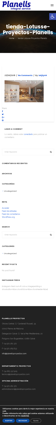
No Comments (25, 75)
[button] (52, 16)
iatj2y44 (43, 75)
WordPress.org (8, 217)
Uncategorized (10, 191)
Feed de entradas (9, 211)
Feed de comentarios (11, 214)
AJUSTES (25, 416)
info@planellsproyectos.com (14, 354)
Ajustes (36, 421)
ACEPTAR (8, 421)
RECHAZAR (22, 421)
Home (11, 38)
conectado (28, 134)
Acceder (5, 208)
